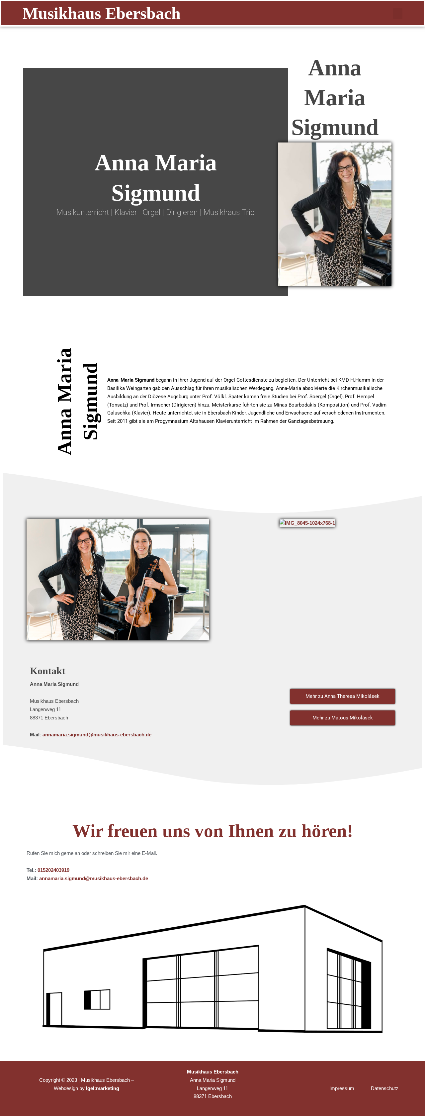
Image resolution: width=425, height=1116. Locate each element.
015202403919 (53, 870)
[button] (397, 13)
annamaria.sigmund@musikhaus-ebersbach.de (96, 734)
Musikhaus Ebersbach (102, 13)
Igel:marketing (102, 1088)
